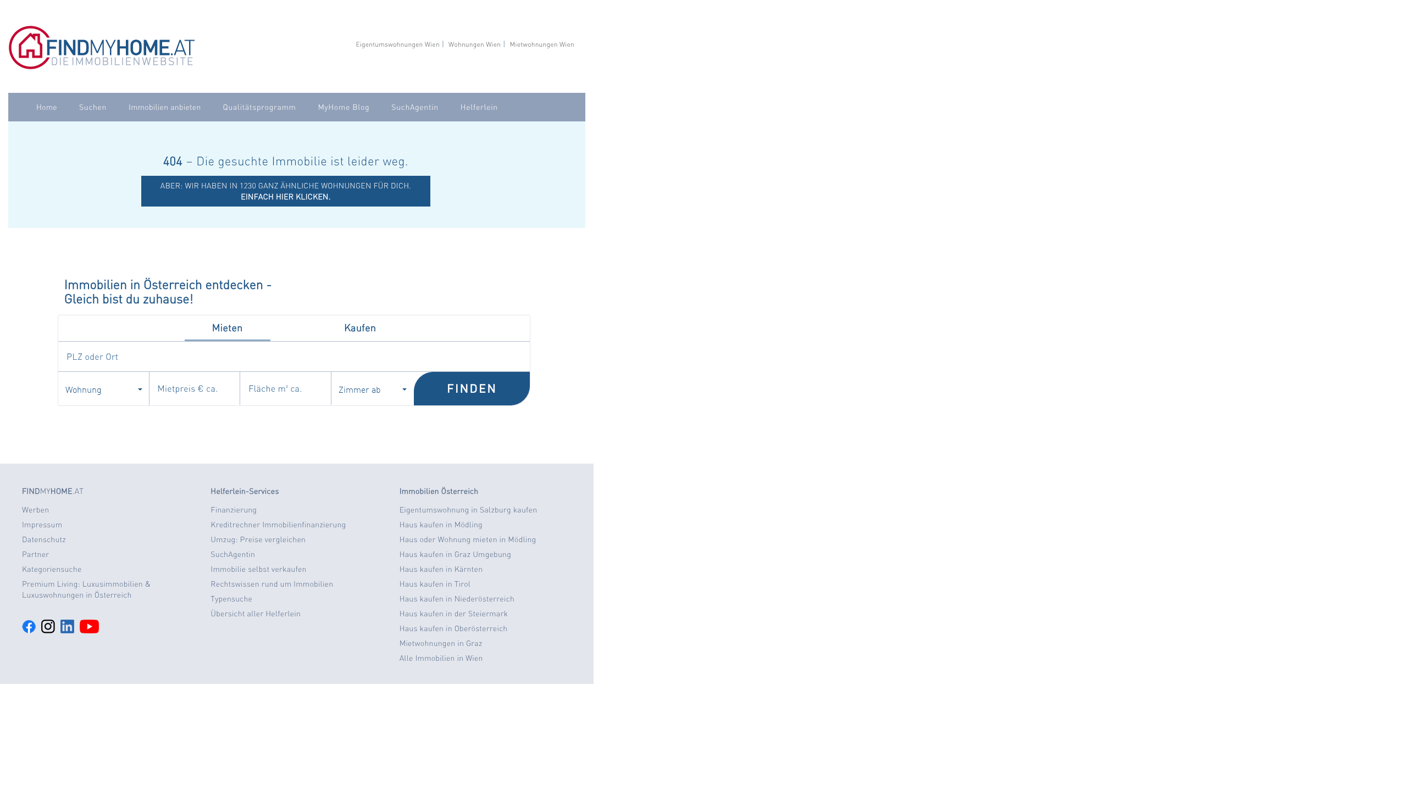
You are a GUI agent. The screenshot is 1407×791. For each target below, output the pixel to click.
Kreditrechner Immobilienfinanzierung (278, 525)
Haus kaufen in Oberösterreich (454, 628)
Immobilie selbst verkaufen (258, 569)
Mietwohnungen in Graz (441, 643)
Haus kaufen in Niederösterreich (457, 599)
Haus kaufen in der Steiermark (454, 614)
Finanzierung (234, 510)
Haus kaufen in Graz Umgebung (455, 554)
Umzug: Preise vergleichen (258, 539)
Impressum (42, 525)
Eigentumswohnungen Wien (397, 44)
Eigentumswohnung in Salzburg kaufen (469, 510)
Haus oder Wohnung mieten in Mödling (468, 539)
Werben (35, 510)
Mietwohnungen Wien (541, 44)
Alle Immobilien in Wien (441, 658)
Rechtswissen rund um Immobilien (272, 584)
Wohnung (83, 389)
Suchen (93, 107)
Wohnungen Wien (474, 44)
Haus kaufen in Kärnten (441, 569)
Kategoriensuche (52, 569)
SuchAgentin (414, 107)
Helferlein (479, 107)
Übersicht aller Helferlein (256, 614)
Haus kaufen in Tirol (435, 584)
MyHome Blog (343, 107)
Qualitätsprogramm (259, 107)
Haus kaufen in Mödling (441, 525)
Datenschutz (44, 539)
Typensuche (231, 599)
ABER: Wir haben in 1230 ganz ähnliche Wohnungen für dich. (286, 191)
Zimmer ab (360, 389)
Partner (35, 554)
